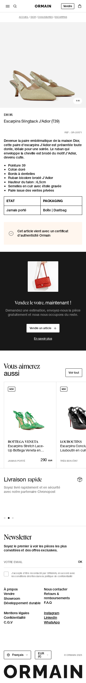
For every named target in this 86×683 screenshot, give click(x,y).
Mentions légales (16, 613)
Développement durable (22, 603)
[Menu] (7, 6)
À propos (11, 589)
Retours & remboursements (57, 596)
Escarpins (61, 17)
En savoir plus (43, 338)
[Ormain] (43, 6)
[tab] (4, 518)
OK (80, 562)
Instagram (51, 613)
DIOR (33, 17)
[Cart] (79, 6)
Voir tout (74, 372)
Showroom (12, 598)
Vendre (67, 6)
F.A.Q (48, 602)
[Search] (15, 6)
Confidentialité (15, 617)
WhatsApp (52, 622)
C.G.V (8, 622)
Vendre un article (40, 328)
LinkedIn (50, 617)
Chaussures (45, 17)
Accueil (23, 17)
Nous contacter (55, 589)
